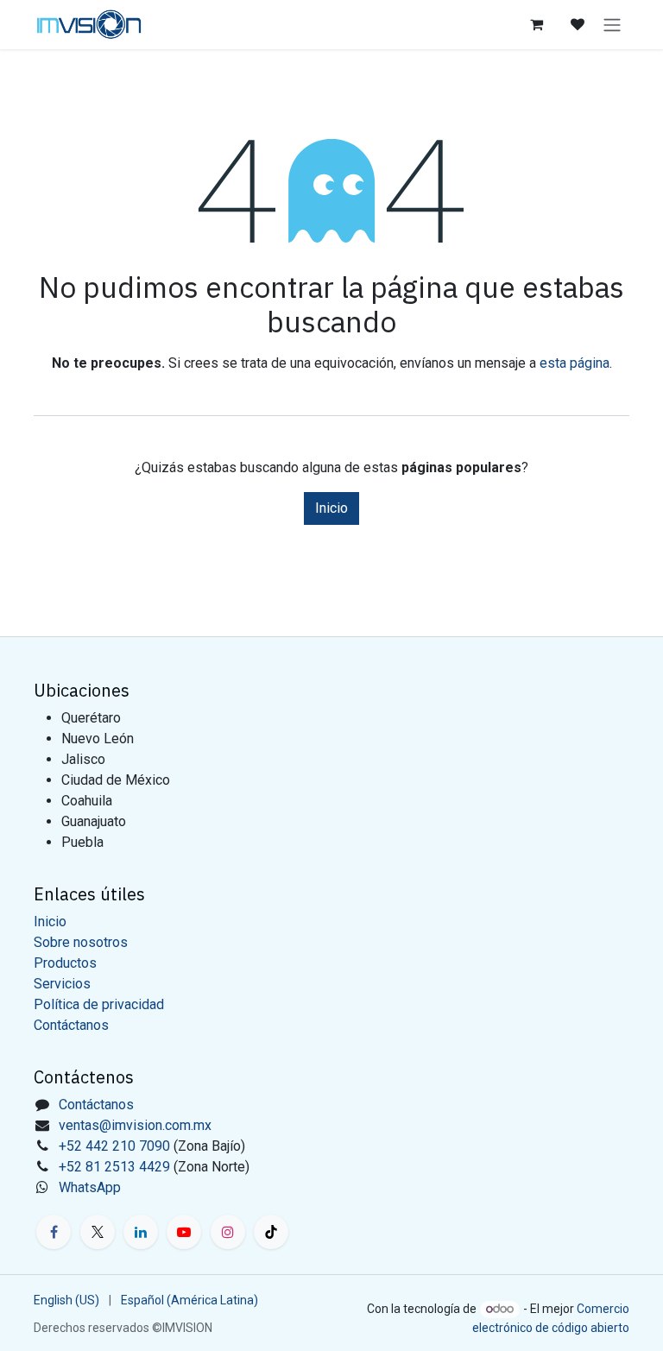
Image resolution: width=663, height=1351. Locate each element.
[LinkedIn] (140, 1232)
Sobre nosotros (81, 942)
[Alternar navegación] (612, 24)
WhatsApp (90, 1187)
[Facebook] (53, 1232)
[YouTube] (184, 1232)
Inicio (331, 508)
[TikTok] (271, 1232)
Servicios (62, 983)
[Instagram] (228, 1232)
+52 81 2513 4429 (114, 1166)
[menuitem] (66, 1300)
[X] (97, 1232)
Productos (65, 963)
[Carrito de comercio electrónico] (536, 24)
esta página (574, 363)
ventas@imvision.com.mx (135, 1125)
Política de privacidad (99, 1004)
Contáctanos (71, 1025)
